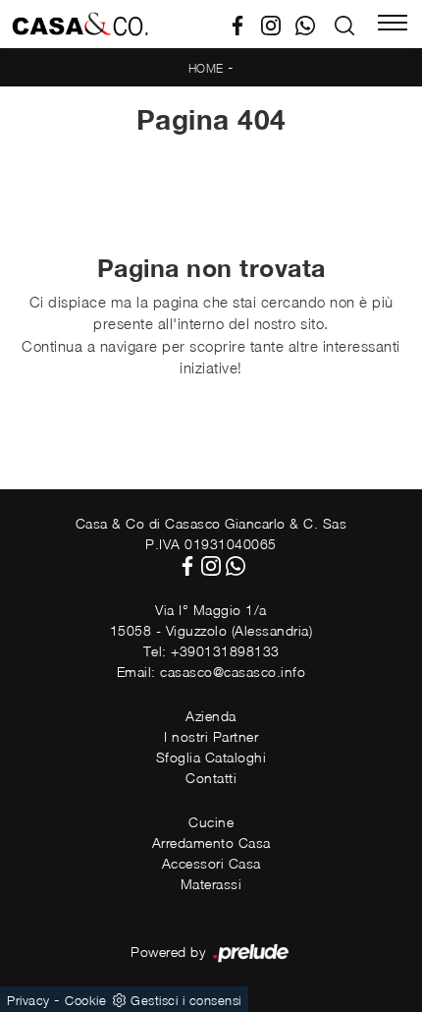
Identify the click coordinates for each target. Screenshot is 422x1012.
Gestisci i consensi (186, 1000)
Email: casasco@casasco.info (211, 671)
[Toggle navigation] (392, 24)
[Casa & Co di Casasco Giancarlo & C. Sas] (80, 24)
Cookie (85, 1000)
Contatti (211, 777)
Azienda (211, 715)
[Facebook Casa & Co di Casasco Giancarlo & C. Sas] (245, 23)
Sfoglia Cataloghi (211, 757)
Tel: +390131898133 (211, 651)
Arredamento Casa (211, 842)
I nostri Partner (211, 736)
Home (206, 68)
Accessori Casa (211, 863)
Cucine (211, 822)
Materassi (211, 883)
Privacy (28, 1000)
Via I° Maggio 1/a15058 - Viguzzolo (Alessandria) (211, 620)
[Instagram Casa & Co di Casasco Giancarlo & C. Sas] (278, 23)
